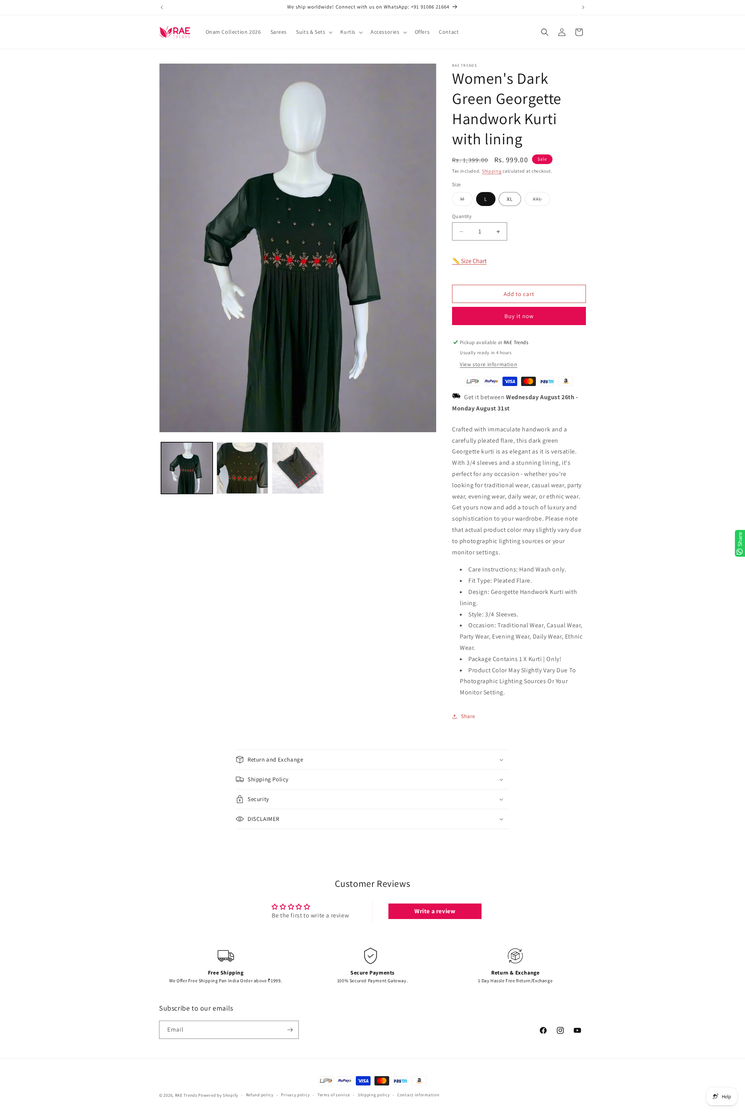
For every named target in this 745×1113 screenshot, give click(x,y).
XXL (541, 200)
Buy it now (519, 316)
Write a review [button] (434, 911)
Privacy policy (295, 1095)
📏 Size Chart (469, 261)
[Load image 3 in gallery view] (298, 468)
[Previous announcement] (161, 7)
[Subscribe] (289, 1030)
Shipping (492, 171)
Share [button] (468, 716)
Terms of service (333, 1095)
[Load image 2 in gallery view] (242, 468)
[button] (313, 32)
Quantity (461, 216)
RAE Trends (186, 1095)
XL (510, 199)
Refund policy (260, 1095)
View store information (488, 364)
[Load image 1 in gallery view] (187, 468)
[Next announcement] (583, 7)
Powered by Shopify (218, 1095)
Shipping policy (374, 1095)
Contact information (418, 1095)
